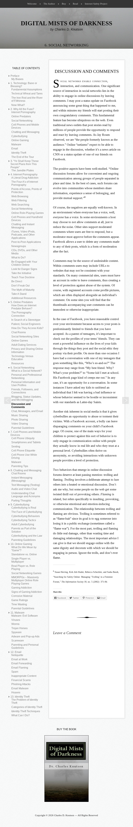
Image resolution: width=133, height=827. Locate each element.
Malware (16, 144)
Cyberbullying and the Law (26, 535)
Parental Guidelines (22, 427)
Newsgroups (18, 246)
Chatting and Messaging (25, 132)
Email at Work (19, 659)
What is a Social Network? (26, 370)
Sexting (15, 446)
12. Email (16, 652)
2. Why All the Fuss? (22, 109)
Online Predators (21, 116)
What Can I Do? (20, 715)
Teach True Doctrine (23, 277)
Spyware (16, 632)
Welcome (32, 3)
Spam (14, 671)
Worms (15, 624)
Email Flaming (19, 667)
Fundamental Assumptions (26, 89)
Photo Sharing (19, 419)
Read (75, 3)
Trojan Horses (19, 628)
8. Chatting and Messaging (26, 470)
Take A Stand (18, 293)
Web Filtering (19, 200)
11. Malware (17, 612)
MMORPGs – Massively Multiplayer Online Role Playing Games (25, 580)
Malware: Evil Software (24, 615)
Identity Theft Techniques (25, 711)
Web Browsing (19, 196)
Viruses (15, 620)
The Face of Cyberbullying (26, 512)
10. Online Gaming (21, 544)
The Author (49, 3)
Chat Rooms (18, 332)
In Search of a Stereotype (25, 319)
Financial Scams (21, 680)
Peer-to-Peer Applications (26, 242)
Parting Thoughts (21, 500)
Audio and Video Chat (24, 489)
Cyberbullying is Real (23, 507)
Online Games (19, 340)
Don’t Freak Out (20, 285)
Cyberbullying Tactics (23, 520)
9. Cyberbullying (20, 504)
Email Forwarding (21, 663)
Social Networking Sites (25, 336)
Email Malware (20, 688)
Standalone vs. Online (24, 554)
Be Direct (16, 281)
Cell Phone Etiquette (23, 450)
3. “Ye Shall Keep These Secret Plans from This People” (25, 164)
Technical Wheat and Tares (26, 93)
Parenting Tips (19, 466)
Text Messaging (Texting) (25, 485)
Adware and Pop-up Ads (25, 636)
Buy (64, 3)
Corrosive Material (21, 596)
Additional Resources (23, 298)
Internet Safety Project (96, 3)
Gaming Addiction (21, 587)
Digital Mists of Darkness (66, 23)
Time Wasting (19, 604)
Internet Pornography (23, 112)
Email (14, 148)
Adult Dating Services (23, 344)
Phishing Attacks (20, 684)
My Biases (17, 79)
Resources (17, 363)
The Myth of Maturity (23, 289)
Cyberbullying (19, 136)
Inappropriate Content (23, 676)
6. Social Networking (22, 367)
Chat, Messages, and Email (125, 400)
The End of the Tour (22, 157)
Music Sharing (19, 415)
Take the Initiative (21, 273)
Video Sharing (19, 423)
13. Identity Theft (20, 696)
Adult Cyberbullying (22, 524)
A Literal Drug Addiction (24, 177)
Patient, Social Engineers (26, 324)
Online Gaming (20, 140)
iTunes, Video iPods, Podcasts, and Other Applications (23, 234)
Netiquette (17, 655)
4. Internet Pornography (24, 174)
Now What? (18, 105)
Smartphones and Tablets (26, 442)
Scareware (17, 640)
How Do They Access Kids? (27, 328)
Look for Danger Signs (24, 269)
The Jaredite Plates (22, 170)
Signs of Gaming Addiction (26, 591)
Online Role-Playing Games (27, 213)
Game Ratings (19, 600)
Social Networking (21, 120)
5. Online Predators (22, 302)
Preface (15, 75)
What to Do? (18, 257)
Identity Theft (18, 152)
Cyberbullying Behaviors (25, 516)
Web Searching (20, 204)
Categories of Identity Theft (26, 707)
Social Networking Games (26, 573)
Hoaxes (15, 692)
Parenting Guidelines (23, 540)
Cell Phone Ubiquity (23, 438)
